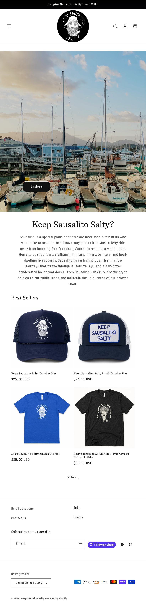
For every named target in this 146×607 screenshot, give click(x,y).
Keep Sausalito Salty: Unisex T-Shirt (35, 453)
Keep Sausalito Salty (32, 598)
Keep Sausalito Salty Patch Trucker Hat (100, 373)
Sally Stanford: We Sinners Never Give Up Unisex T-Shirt (102, 455)
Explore (36, 186)
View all (73, 477)
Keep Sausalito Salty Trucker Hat (33, 373)
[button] (9, 26)
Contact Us (18, 518)
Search (78, 517)
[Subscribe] (80, 543)
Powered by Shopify (56, 598)
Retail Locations (22, 508)
